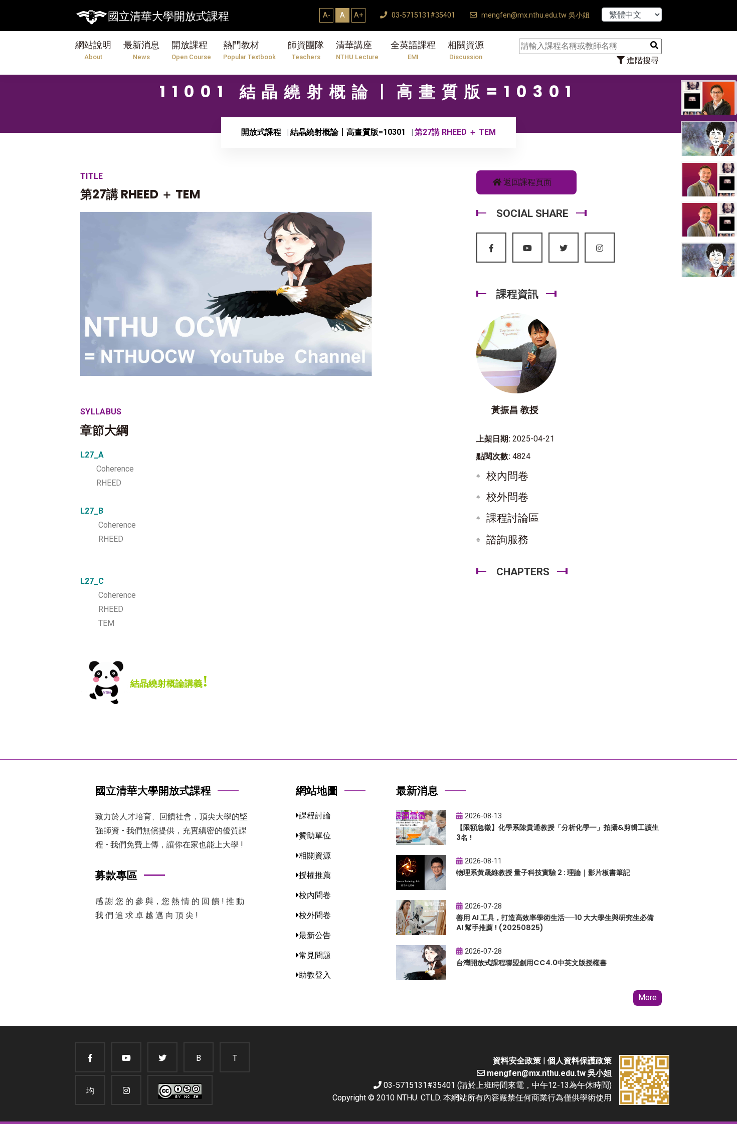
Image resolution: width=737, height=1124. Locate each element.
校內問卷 (507, 476)
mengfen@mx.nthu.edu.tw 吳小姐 (534, 15)
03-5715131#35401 (422, 15)
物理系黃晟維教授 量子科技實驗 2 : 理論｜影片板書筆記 (543, 872)
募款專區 (116, 875)
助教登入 (315, 975)
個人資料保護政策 (579, 1060)
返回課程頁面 (526, 182)
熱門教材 (249, 50)
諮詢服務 (507, 540)
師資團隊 (306, 50)
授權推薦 (315, 875)
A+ (358, 15)
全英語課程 (413, 50)
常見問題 (315, 955)
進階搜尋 (642, 60)
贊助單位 (315, 835)
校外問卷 (507, 497)
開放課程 (191, 50)
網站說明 (93, 50)
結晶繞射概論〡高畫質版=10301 (348, 132)
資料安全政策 (517, 1060)
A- (326, 15)
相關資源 (466, 50)
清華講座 (357, 50)
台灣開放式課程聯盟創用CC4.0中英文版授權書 (531, 963)
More (647, 997)
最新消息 (141, 50)
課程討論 (315, 815)
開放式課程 (261, 132)
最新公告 (315, 935)
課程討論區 (512, 518)
